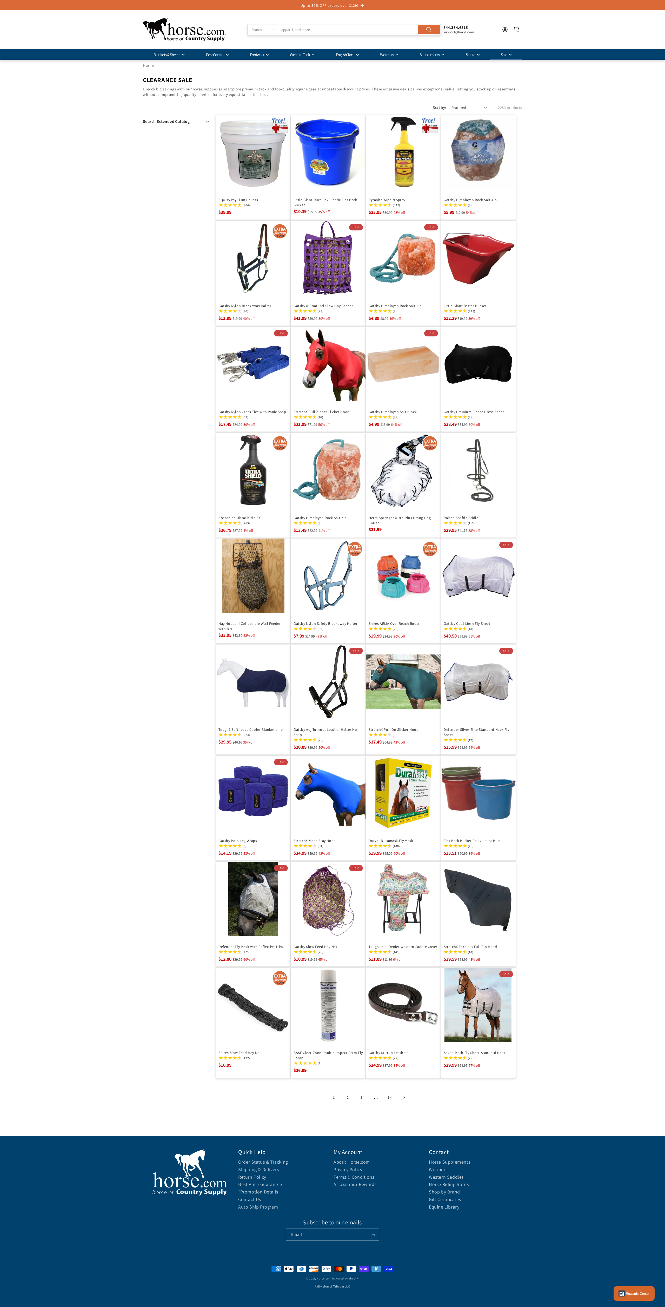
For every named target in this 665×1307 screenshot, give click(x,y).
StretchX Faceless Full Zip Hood (470, 946)
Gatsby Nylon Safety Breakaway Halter (326, 623)
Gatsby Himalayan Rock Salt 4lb (470, 199)
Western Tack (300, 54)
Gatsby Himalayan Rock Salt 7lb (320, 517)
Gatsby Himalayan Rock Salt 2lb (395, 305)
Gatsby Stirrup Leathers (389, 1052)
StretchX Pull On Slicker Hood (393, 729)
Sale (504, 54)
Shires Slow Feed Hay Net (239, 1052)
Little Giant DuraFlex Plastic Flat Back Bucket (325, 202)
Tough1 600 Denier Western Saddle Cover (403, 946)
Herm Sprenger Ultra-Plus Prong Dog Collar (400, 520)
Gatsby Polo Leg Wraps (237, 840)
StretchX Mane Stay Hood (315, 840)
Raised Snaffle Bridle (461, 517)
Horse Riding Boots (449, 1184)
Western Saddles (446, 1177)
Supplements (430, 54)
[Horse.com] (184, 29)
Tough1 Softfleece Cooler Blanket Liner (251, 729)
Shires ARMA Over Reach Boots (394, 623)
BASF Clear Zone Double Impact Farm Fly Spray (328, 1055)
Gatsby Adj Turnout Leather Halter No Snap (325, 732)
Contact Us (249, 1199)
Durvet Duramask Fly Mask (391, 840)
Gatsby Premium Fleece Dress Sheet (474, 411)
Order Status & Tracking (263, 1162)
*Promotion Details (258, 1192)
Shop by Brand (444, 1192)
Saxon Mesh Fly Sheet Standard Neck (474, 1052)
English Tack (345, 54)
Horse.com (324, 1278)
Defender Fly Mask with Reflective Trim (250, 946)
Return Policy (252, 1177)
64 (390, 1097)
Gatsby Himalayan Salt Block (393, 411)
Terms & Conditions (354, 1177)
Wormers (387, 54)
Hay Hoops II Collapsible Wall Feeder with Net (249, 626)
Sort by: (439, 107)
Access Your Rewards (355, 1184)
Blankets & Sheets (167, 54)
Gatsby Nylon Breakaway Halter (244, 305)
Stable (470, 54)
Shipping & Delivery (258, 1169)
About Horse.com (352, 1162)
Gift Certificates (445, 1199)
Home (148, 65)
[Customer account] (505, 29)
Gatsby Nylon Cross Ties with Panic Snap (252, 411)
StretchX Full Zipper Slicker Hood (322, 411)
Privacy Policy (348, 1169)
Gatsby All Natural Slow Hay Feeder (323, 305)
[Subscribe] (373, 1235)
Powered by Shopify (345, 1278)
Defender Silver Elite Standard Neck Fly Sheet (476, 732)
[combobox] (344, 29)
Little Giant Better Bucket (465, 305)
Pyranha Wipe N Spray (387, 199)
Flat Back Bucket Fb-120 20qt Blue (472, 840)
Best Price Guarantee (260, 1184)
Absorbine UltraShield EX (239, 517)
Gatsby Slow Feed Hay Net (315, 946)
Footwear (257, 54)
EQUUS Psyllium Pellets (238, 199)
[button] (176, 122)
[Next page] (404, 1097)
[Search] (429, 29)
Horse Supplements (449, 1162)
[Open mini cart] (516, 29)
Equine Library (444, 1207)
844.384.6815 (455, 27)
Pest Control (215, 54)
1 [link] (334, 1097)
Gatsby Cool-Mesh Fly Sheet (467, 623)
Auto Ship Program (258, 1207)
